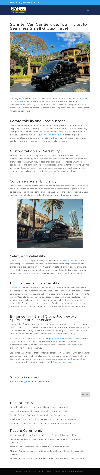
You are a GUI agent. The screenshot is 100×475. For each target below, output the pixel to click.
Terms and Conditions (73, 471)
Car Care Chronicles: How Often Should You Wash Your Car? (57, 458)
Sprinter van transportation (75, 260)
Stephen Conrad (17, 451)
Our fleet (14, 287)
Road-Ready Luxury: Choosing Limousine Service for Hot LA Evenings (43, 419)
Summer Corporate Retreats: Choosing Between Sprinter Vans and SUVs (44, 423)
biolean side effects (19, 435)
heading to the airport (54, 135)
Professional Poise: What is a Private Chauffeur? (55, 435)
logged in (26, 381)
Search (85, 394)
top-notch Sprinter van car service (65, 338)
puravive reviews (18, 458)
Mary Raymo (16, 439)
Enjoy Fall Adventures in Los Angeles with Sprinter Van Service (40, 411)
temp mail (15, 447)
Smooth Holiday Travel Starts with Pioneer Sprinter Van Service (40, 407)
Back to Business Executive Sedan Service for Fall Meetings (38, 415)
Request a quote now (62, 362)
